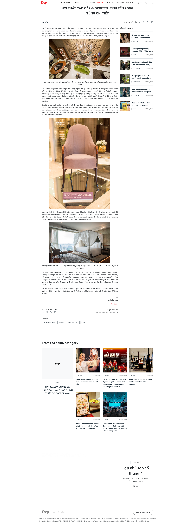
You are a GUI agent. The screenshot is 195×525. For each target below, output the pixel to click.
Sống (92, 3)
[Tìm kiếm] (146, 3)
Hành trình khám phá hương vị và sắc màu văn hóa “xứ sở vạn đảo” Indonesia (87, 425)
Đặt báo (139, 3)
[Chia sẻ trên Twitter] (148, 22)
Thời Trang (65, 3)
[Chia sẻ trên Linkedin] (152, 22)
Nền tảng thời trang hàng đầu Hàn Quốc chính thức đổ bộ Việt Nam (57, 390)
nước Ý (84, 322)
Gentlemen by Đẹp (125, 3)
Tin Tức (45, 22)
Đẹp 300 (100, 3)
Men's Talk (136, 68)
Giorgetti (62, 322)
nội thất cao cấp (73, 322)
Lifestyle (136, 95)
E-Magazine (110, 3)
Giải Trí (85, 3)
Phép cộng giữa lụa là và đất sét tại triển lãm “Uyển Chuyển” (141, 381)
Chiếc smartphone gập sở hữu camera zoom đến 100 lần (87, 381)
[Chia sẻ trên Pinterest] (144, 22)
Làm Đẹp (76, 3)
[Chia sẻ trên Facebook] (140, 22)
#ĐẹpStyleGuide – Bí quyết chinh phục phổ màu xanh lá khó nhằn (141, 78)
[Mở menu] (152, 2)
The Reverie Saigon (49, 322)
